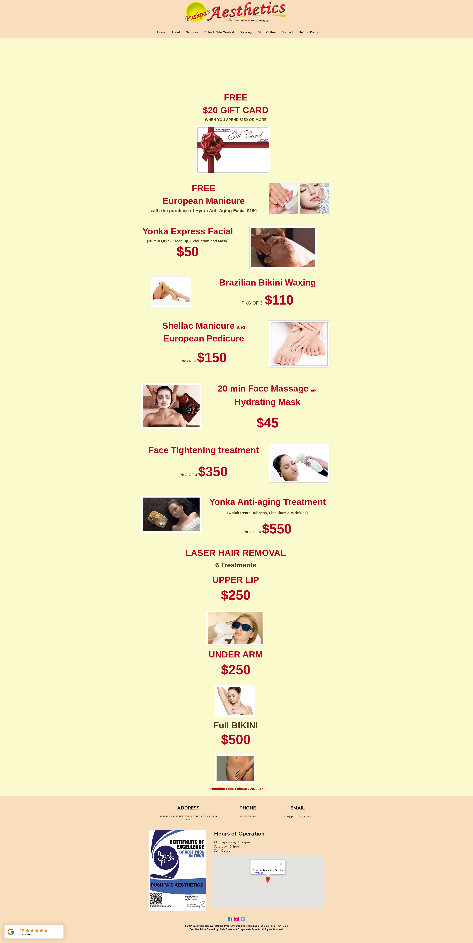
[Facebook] (230, 919)
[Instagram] (236, 919)
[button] (192, 32)
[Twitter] (243, 919)
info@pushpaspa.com (297, 816)
